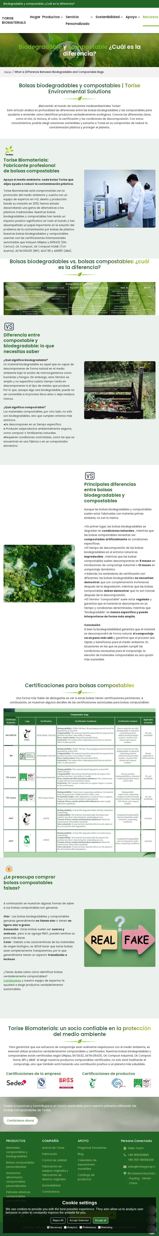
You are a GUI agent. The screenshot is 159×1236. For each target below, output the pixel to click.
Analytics (72, 1227)
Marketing (106, 1227)
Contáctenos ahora (20, 1120)
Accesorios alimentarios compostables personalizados (16, 1179)
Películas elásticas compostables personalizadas (18, 1196)
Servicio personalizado (78, 20)
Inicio (7, 72)
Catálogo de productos (86, 1177)
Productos (51, 17)
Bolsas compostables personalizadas (20, 1165)
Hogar (35, 17)
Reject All (58, 1220)
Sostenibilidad (108, 17)
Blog (80, 1154)
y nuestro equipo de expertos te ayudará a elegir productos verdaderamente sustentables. (34, 985)
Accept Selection (79, 1220)
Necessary (56, 1227)
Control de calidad (54, 1160)
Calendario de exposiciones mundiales (87, 1164)
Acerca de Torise (53, 1148)
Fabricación (49, 1154)
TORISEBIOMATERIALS (14, 20)
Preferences (89, 1227)
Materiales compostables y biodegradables (17, 1152)
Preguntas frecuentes (92, 1148)
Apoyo (131, 17)
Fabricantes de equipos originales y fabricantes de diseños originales (55, 1173)
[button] (118, 225)
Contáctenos (51, 1192)
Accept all (100, 1220)
